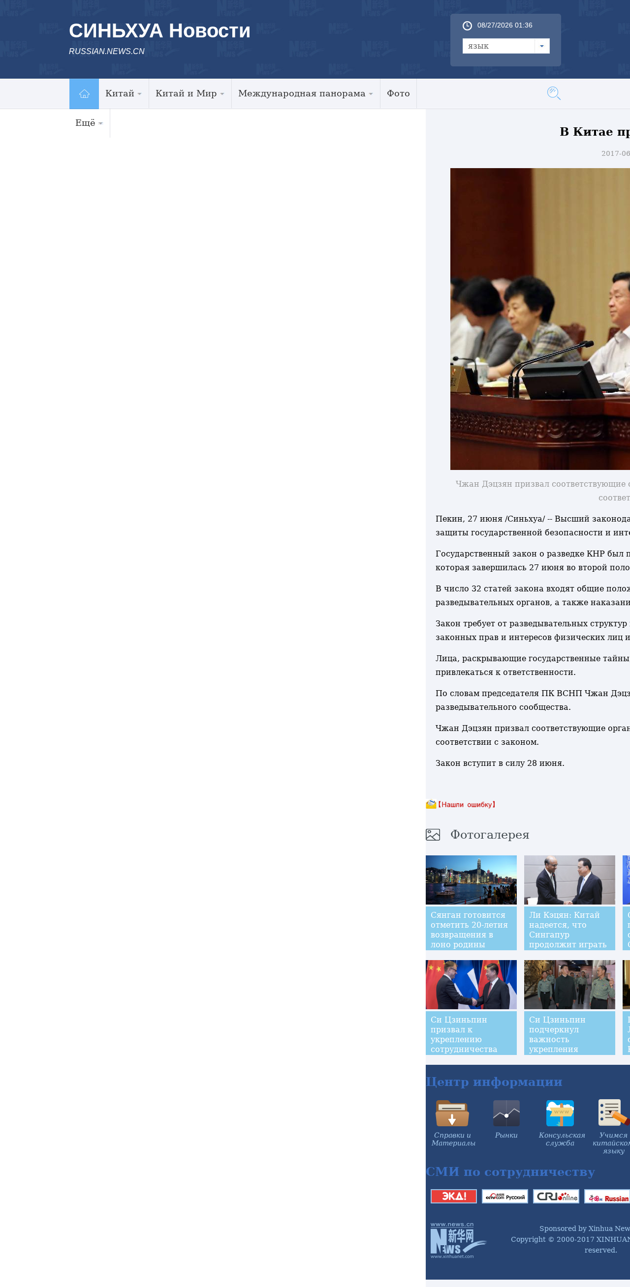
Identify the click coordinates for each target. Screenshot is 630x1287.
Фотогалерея (490, 835)
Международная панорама (302, 93)
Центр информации (494, 1082)
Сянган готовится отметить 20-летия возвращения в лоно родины (469, 929)
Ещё (85, 122)
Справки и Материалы (453, 1139)
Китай (119, 93)
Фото (398, 93)
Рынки (506, 1135)
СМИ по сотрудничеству (510, 1172)
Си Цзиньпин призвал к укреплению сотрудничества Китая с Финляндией (464, 1044)
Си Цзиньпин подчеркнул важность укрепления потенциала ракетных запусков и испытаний (569, 1049)
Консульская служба (562, 1139)
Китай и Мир (186, 93)
